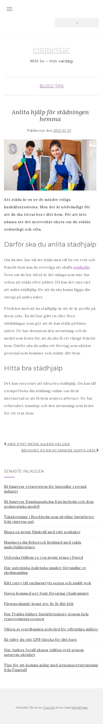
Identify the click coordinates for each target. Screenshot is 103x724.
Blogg (47, 86)
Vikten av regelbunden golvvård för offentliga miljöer (51, 629)
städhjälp (81, 267)
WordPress (79, 707)
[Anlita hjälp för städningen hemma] (50, 165)
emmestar (51, 49)
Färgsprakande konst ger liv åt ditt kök (38, 603)
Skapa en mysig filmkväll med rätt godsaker (42, 532)
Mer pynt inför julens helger (38, 444)
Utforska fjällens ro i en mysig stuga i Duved (43, 557)
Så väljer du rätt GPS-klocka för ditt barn (40, 639)
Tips (59, 86)
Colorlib (49, 707)
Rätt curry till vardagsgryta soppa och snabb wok (47, 583)
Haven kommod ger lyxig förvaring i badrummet (46, 593)
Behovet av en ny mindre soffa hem (58, 450)
